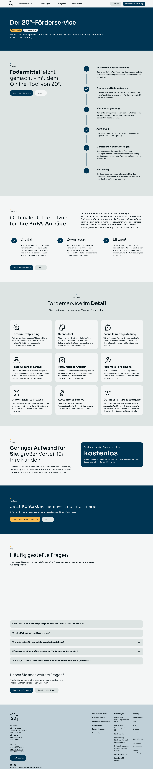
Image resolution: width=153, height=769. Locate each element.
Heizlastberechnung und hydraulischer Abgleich (121, 748)
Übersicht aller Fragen (46, 690)
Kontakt (115, 4)
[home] (10, 3)
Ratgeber (62, 4)
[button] (26, 3)
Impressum (137, 743)
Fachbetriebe (97, 725)
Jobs (134, 721)
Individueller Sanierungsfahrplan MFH (121, 720)
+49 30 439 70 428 (16, 749)
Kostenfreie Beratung (134, 4)
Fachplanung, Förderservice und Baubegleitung (121, 740)
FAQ (134, 725)
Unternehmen (76, 4)
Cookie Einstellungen (138, 752)
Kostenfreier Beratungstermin (25, 519)
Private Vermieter (98, 729)
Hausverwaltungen (99, 717)
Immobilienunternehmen (101, 721)
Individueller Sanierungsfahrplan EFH (121, 728)
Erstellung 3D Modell (119, 759)
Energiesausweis (120, 754)
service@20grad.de (17, 747)
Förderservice (119, 734)
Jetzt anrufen (18, 758)
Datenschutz (137, 747)
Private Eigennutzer (99, 733)
